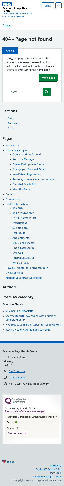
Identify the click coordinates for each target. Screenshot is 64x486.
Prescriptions (19, 222)
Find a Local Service (23, 247)
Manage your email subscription (24, 277)
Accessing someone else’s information (33, 179)
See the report (15, 433)
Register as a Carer (23, 212)
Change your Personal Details (29, 169)
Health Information (17, 204)
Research (17, 207)
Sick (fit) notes (20, 227)
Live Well (17, 252)
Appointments (20, 237)
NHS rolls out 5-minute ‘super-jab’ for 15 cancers (33, 324)
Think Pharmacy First (24, 217)
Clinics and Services (23, 242)
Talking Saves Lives (23, 257)
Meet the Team (21, 189)
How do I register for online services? (27, 267)
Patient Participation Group (28, 164)
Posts (10, 128)
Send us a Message (23, 159)
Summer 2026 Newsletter (20, 310)
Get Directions (17, 371)
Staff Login (56, 472)
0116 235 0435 (17, 377)
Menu (47, 5)
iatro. (59, 476)
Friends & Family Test (24, 184)
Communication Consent (26, 154)
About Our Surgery (16, 150)
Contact (10, 194)
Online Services (14, 272)
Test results (18, 232)
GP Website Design (42, 476)
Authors (12, 123)
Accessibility (56, 465)
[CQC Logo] (15, 403)
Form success (13, 199)
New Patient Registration (26, 174)
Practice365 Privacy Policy (49, 469)
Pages (10, 118)
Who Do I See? (20, 262)
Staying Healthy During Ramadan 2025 (28, 329)
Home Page (48, 77)
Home (8, 25)
